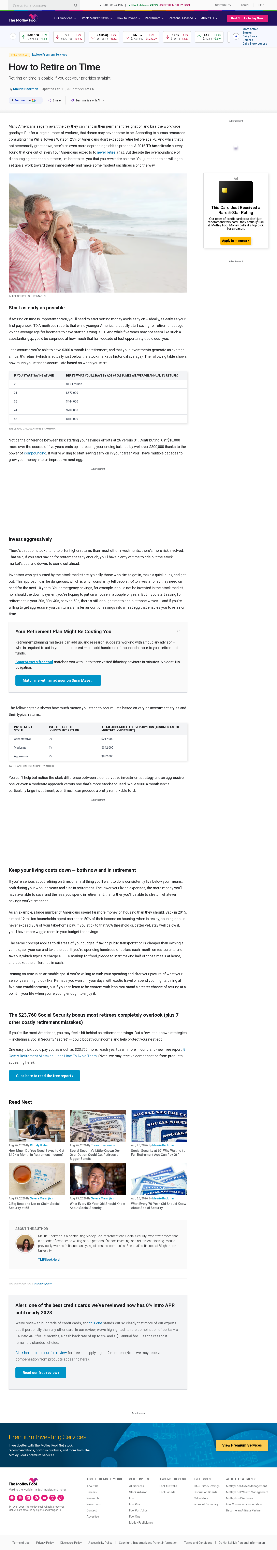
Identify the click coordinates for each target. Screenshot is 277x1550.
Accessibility (223, 5)
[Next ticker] (236, 36)
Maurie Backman (25, 89)
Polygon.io (55, 1510)
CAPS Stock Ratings (207, 1486)
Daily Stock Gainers (250, 38)
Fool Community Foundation (244, 1504)
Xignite (40, 1510)
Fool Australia (168, 1486)
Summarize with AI (87, 100)
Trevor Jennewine (103, 1145)
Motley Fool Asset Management (246, 1486)
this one (95, 1323)
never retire (106, 152)
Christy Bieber (39, 1145)
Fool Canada (167, 1492)
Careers (92, 1492)
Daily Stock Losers (255, 43)
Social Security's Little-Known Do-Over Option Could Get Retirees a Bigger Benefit (95, 1155)
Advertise (93, 1516)
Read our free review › (41, 1372)
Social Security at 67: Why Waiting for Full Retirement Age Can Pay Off (159, 1153)
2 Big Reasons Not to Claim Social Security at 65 (34, 1206)
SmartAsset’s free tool (34, 662)
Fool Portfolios (138, 1510)
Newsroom (94, 1504)
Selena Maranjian (41, 1198)
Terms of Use (21, 1542)
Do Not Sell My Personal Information (242, 1542)
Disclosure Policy (71, 1542)
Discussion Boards (205, 1492)
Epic (131, 1498)
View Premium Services (242, 1445)
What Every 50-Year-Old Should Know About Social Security (97, 1206)
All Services (136, 1486)
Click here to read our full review (41, 1353)
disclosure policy (42, 1283)
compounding (35, 453)
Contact (92, 1510)
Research (93, 1498)
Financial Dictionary (206, 1504)
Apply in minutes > (236, 241)
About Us (92, 1486)
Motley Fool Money (141, 1522)
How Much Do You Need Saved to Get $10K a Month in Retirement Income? (36, 1153)
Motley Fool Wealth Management (247, 1492)
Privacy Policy (45, 1542)
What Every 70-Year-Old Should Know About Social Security (158, 1206)
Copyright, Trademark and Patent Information (148, 1542)
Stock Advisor (138, 1492)
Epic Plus (135, 1504)
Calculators (201, 1498)
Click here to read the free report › (44, 1076)
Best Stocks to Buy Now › (247, 18)
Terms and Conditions (198, 1542)
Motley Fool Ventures (239, 1498)
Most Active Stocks (250, 30)
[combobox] (44, 5)
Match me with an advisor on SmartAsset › (58, 680)
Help (261, 5)
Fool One (134, 1516)
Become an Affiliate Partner (244, 1510)
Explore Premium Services (49, 54)
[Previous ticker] (13, 36)
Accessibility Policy (100, 1542)
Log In (245, 5)
